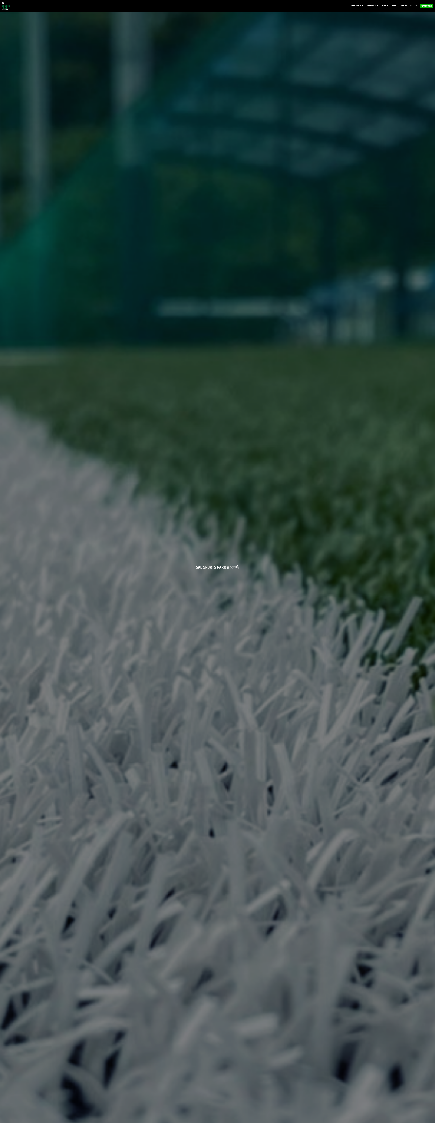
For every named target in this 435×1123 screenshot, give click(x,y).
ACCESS (413, 6)
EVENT (395, 6)
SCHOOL (385, 6)
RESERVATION (372, 6)
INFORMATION (357, 6)
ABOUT (404, 6)
